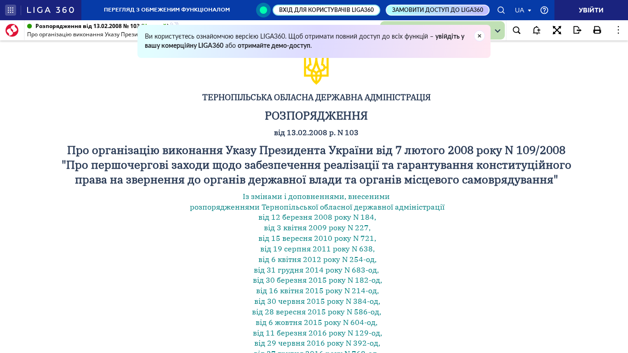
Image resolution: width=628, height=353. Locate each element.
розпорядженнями (225, 206)
